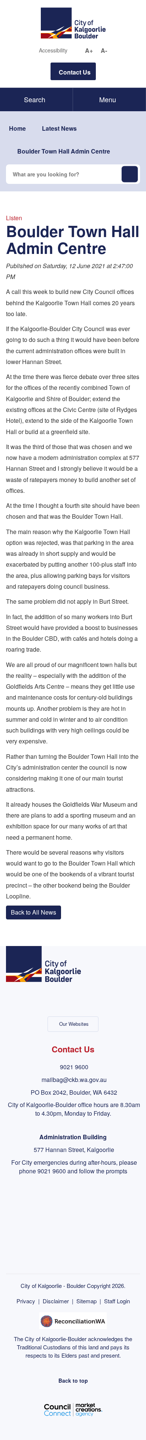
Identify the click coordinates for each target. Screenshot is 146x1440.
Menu (107, 99)
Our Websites (74, 1023)
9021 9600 (74, 1066)
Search (34, 99)
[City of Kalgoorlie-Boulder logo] (73, 22)
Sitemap (86, 1301)
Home (17, 128)
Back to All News (33, 912)
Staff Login (117, 1301)
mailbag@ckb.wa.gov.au (74, 1079)
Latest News (59, 128)
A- (104, 50)
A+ (89, 50)
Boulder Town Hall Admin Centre (63, 151)
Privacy (25, 1301)
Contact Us (75, 72)
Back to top (73, 1380)
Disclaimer (56, 1301)
